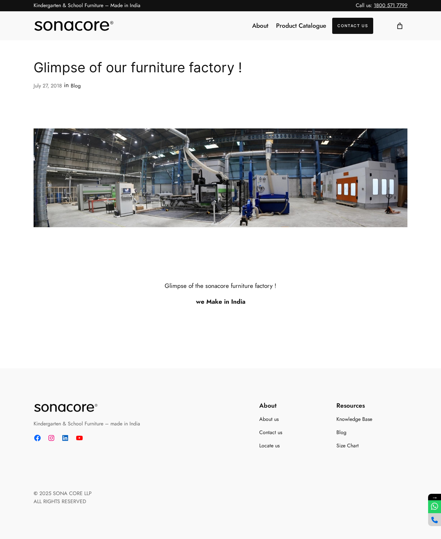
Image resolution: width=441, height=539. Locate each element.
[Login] (383, 26)
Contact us (352, 25)
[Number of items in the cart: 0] (399, 26)
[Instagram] (51, 438)
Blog (76, 85)
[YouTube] (79, 438)
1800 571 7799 (390, 5)
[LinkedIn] (65, 438)
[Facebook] (37, 438)
